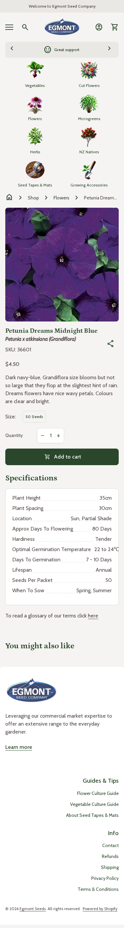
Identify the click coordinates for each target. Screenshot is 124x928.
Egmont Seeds (33, 908)
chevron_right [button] (109, 48)
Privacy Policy (105, 878)
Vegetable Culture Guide (94, 804)
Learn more (18, 747)
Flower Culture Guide (98, 793)
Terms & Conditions (98, 889)
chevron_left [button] (12, 48)
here (93, 615)
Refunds (110, 856)
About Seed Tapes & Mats (92, 815)
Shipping (110, 867)
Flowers (61, 198)
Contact (110, 845)
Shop (33, 198)
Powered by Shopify (100, 908)
